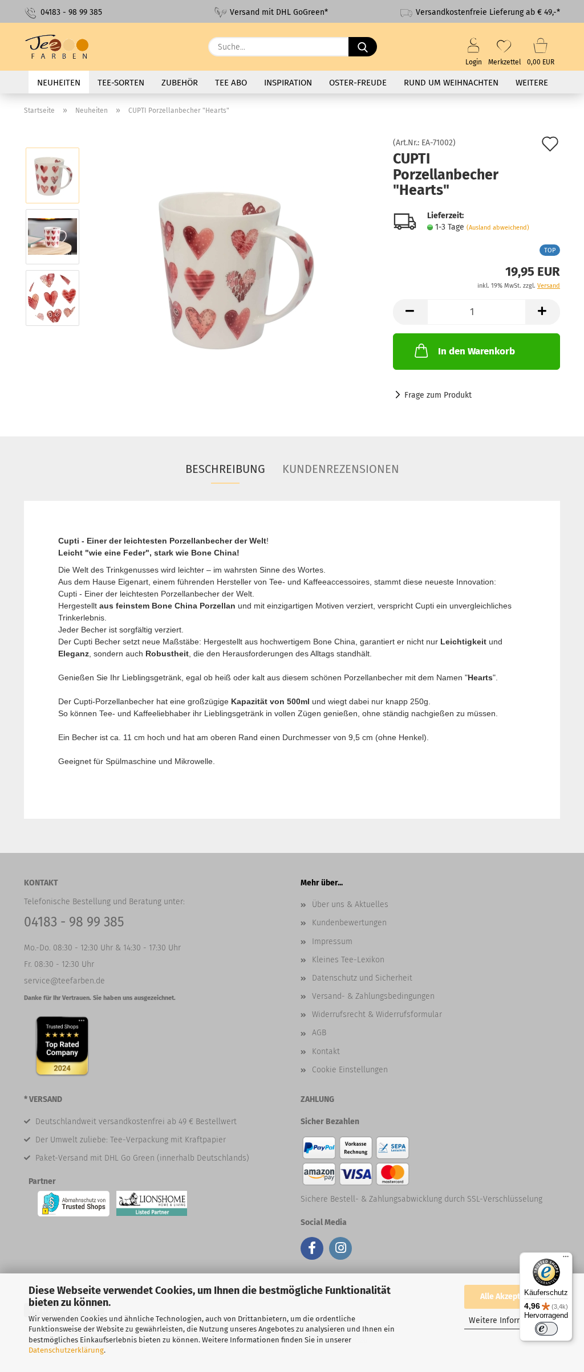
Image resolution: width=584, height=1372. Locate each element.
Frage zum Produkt (438, 395)
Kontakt (326, 1051)
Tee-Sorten (121, 82)
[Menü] (566, 1259)
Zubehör (179, 82)
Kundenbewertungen (349, 923)
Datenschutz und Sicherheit (362, 978)
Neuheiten (58, 82)
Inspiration (288, 82)
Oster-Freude (358, 82)
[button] (410, 312)
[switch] (546, 1329)
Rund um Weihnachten (451, 82)
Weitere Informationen (510, 1320)
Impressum (332, 941)
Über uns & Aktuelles (350, 904)
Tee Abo (231, 82)
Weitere (532, 82)
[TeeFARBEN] (61, 47)
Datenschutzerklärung (66, 1350)
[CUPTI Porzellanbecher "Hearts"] (232, 267)
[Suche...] (362, 46)
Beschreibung (225, 469)
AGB (319, 1033)
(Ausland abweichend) (498, 227)
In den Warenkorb (476, 351)
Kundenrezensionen (340, 469)
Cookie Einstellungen (350, 1070)
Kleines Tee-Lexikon (348, 960)
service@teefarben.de (64, 981)
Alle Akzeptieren (510, 1296)
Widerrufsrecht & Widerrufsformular (377, 1014)
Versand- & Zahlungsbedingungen (373, 996)
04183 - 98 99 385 (70, 12)
